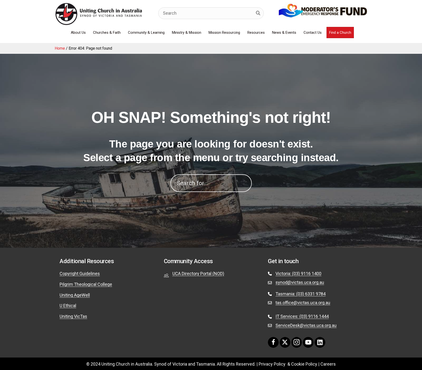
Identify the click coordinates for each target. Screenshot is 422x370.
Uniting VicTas (73, 316)
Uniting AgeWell (75, 295)
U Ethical (68, 305)
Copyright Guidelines (80, 273)
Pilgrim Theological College (86, 284)
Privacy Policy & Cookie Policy (288, 364)
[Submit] (258, 13)
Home (60, 48)
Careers (328, 364)
